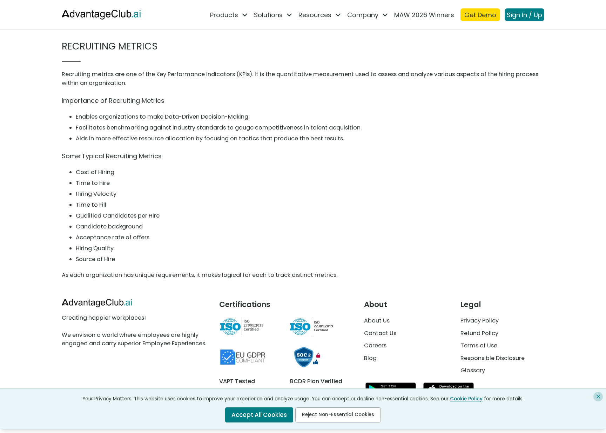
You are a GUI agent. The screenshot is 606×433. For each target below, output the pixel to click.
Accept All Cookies (259, 415)
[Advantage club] (101, 14)
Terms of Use (478, 345)
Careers (375, 345)
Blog (370, 358)
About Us (377, 321)
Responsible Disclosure (492, 358)
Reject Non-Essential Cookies (338, 414)
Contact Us (380, 333)
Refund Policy (479, 333)
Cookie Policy (466, 398)
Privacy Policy (479, 321)
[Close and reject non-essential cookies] (598, 396)
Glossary (472, 370)
